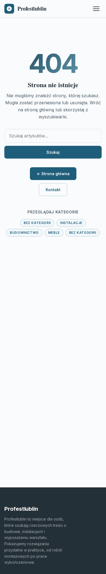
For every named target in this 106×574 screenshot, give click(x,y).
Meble (54, 233)
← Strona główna (53, 173)
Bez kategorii (37, 223)
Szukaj (53, 152)
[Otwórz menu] (96, 8)
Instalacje (71, 223)
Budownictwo (24, 233)
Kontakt (53, 189)
